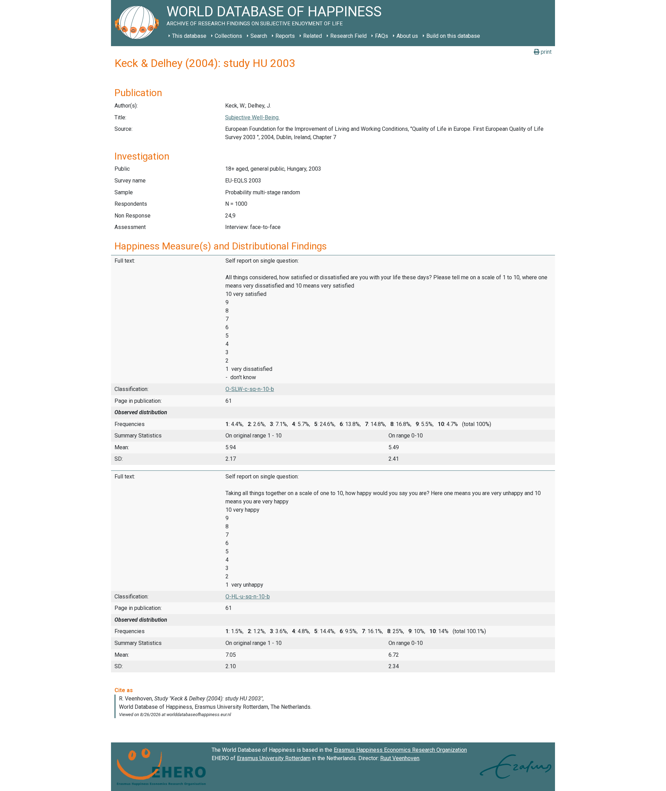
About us (407, 36)
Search (258, 36)
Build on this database (453, 36)
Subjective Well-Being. (252, 117)
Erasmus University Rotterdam (273, 758)
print (545, 52)
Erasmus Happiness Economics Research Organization (400, 750)
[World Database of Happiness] (138, 23)
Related (312, 36)
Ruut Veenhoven (399, 758)
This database (189, 36)
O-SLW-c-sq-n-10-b (249, 389)
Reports (285, 36)
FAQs (381, 36)
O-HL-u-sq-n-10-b (247, 596)
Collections (228, 36)
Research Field (348, 36)
